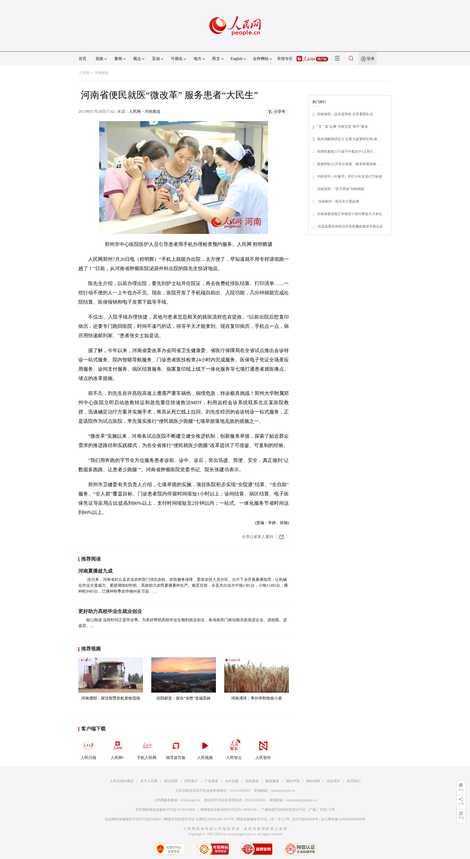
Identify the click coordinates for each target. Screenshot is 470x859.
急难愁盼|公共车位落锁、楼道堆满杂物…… (350, 164)
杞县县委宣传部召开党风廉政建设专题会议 (350, 226)
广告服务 (211, 781)
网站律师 (313, 781)
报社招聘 (171, 781)
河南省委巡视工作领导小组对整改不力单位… (351, 214)
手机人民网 (146, 758)
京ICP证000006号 (305, 819)
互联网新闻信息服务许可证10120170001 (165, 810)
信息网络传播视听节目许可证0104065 (133, 819)
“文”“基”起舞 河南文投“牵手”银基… (344, 126)
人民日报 (88, 758)
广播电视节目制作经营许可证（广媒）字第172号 (298, 810)
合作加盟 (232, 781)
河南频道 (101, 73)
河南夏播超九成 (95, 570)
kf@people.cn (190, 800)
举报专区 (285, 59)
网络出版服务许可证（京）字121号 (263, 819)
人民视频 (205, 758)
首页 (82, 59)
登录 (371, 59)
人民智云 (234, 758)
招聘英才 (191, 781)
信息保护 (333, 781)
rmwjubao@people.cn (301, 800)
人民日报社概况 (122, 781)
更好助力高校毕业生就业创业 (110, 611)
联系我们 (354, 781)
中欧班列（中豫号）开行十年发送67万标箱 (349, 176)
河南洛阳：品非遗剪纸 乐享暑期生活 (345, 114)
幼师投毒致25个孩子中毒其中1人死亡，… (348, 151)
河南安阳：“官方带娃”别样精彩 (340, 189)
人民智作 (263, 758)
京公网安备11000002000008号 (343, 819)
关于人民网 (148, 781)
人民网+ (118, 758)
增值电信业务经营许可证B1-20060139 (228, 810)
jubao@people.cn (283, 790)
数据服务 (272, 781)
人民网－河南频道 (144, 111)
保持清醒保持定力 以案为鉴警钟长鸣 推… (349, 139)
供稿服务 (252, 781)
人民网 (84, 73)
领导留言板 (176, 758)
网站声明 (293, 781)
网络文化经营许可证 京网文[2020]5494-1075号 (199, 819)
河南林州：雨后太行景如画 (338, 201)
